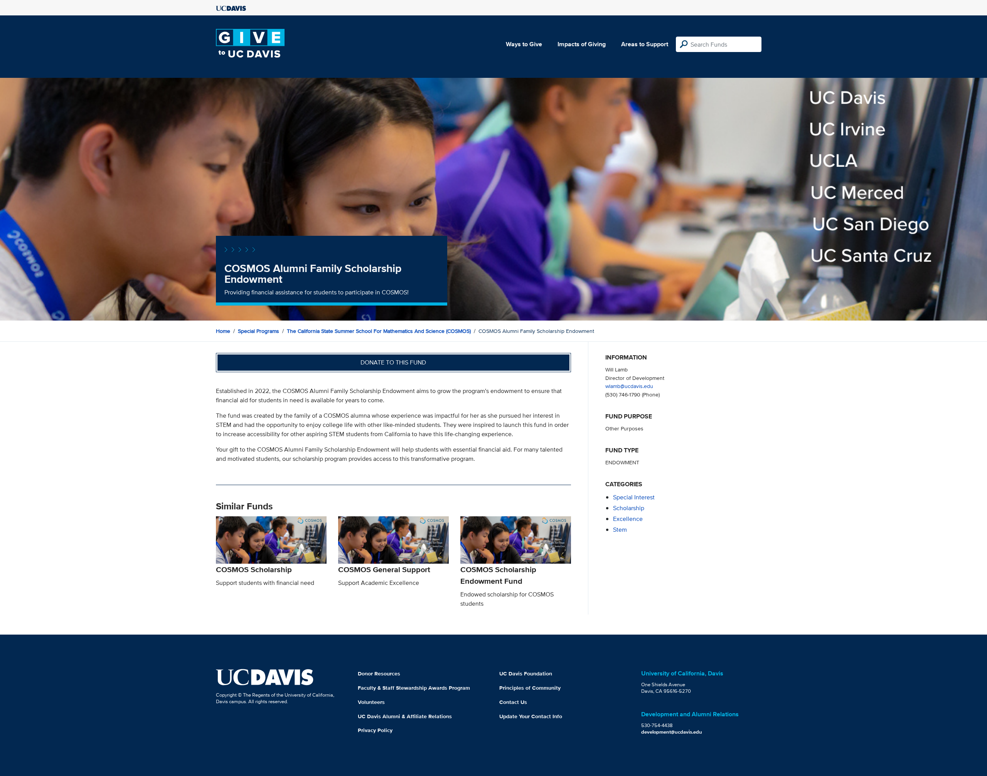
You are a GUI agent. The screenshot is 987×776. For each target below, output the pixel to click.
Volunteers (371, 702)
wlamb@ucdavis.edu (629, 386)
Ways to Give (524, 44)
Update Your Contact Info (530, 716)
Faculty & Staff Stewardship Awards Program (414, 688)
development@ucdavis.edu (671, 732)
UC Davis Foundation (525, 673)
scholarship (628, 508)
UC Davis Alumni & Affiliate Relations (405, 716)
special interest (634, 497)
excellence (628, 518)
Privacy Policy (375, 730)
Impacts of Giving (582, 44)
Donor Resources (379, 673)
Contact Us (513, 702)
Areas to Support (644, 44)
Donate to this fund (393, 362)
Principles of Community (530, 688)
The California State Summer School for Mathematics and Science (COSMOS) (379, 331)
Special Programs (258, 331)
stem (620, 529)
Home (223, 331)
